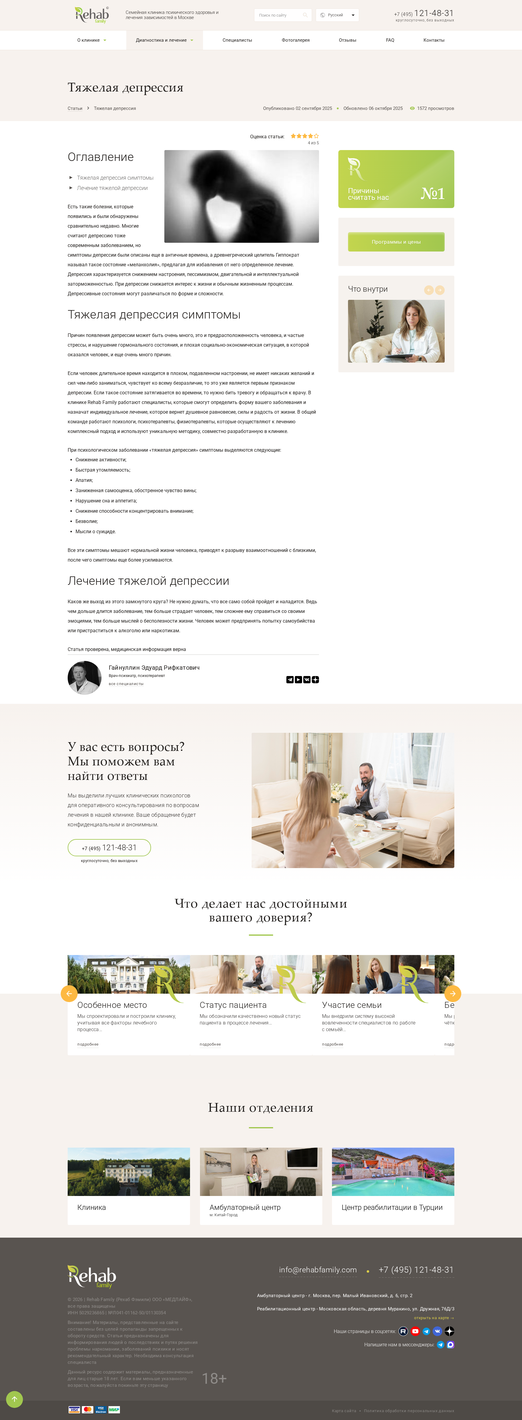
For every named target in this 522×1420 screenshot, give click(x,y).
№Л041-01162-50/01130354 (137, 1313)
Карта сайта (344, 1411)
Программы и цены (396, 242)
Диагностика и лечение (161, 40)
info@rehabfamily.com (318, 1269)
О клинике (88, 40)
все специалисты (126, 684)
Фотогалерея (296, 40)
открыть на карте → (434, 1318)
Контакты (434, 40)
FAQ (390, 40)
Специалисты (237, 40)
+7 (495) (424, 14)
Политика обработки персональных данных (409, 1411)
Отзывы (347, 40)
